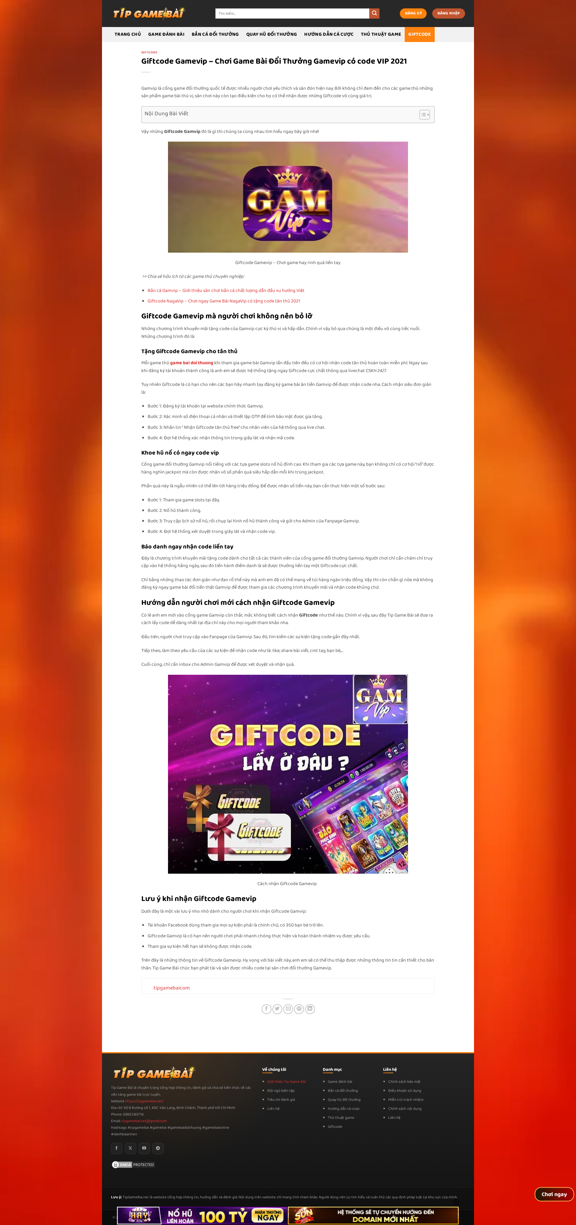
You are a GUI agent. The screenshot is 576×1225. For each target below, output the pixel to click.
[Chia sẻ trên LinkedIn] (310, 1009)
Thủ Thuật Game (381, 34)
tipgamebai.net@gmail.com (144, 1121)
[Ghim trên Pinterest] (299, 1009)
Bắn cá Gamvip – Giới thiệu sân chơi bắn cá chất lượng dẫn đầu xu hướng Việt (226, 290)
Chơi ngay (554, 1194)
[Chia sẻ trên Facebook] (267, 1009)
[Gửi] (374, 13)
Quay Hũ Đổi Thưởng (271, 34)
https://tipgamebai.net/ (144, 1101)
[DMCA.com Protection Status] (133, 1164)
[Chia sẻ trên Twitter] (277, 1009)
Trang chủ (128, 34)
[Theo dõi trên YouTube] (144, 1148)
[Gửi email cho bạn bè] (288, 1009)
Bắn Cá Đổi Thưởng (215, 34)
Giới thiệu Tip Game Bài (286, 1082)
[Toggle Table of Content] (421, 115)
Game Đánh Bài (166, 34)
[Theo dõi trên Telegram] (158, 1148)
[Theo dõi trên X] (130, 1148)
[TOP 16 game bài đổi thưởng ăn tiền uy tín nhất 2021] (148, 13)
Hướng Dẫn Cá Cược (328, 34)
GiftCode (419, 34)
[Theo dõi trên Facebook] (116, 1148)
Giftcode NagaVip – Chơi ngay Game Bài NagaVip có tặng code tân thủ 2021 (224, 301)
